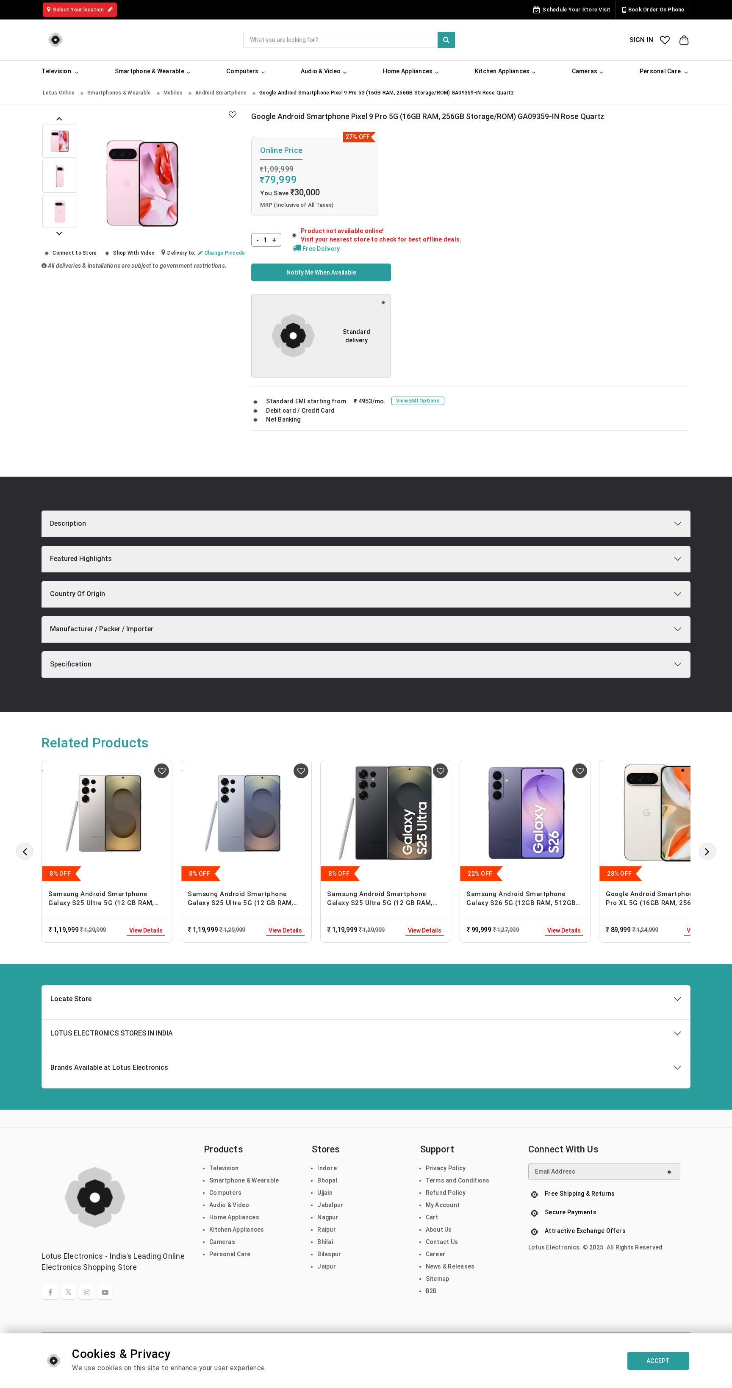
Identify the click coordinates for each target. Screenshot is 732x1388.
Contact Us (442, 1241)
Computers (225, 1192)
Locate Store (71, 999)
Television (224, 1168)
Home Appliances (234, 1217)
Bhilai (325, 1241)
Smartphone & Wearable (244, 1180)
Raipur (326, 1229)
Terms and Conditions (458, 1180)
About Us (439, 1229)
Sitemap (437, 1278)
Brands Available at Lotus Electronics (109, 1067)
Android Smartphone (221, 93)
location (79, 10)
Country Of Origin (77, 594)
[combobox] (349, 40)
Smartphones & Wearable (119, 93)
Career (436, 1254)
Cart (432, 1217)
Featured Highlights (81, 559)
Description (68, 523)
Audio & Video (229, 1205)
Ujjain (325, 1192)
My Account (443, 1205)
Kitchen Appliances (236, 1229)
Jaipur (326, 1266)
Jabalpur (330, 1205)
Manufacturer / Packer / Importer (101, 629)
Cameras (222, 1241)
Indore (327, 1168)
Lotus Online (59, 93)
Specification (71, 664)
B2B (431, 1291)
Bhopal (327, 1180)
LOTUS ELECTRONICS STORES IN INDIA (111, 1033)
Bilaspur (329, 1254)
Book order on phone (656, 9)
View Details (146, 930)
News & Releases (450, 1266)
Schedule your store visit (576, 9)
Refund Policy (446, 1192)
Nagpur (327, 1217)
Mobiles (174, 93)
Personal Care (229, 1254)
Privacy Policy (446, 1168)
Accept (658, 1360)
